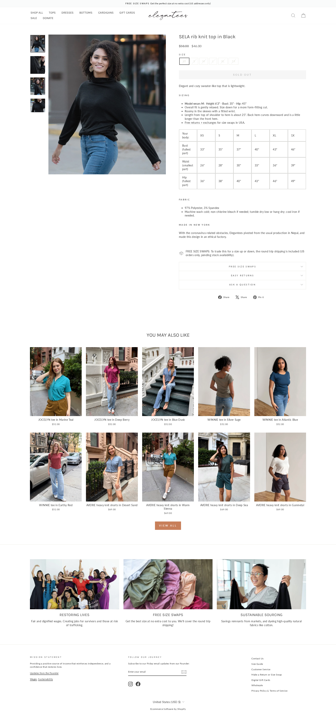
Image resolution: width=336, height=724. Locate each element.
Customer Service (260, 669)
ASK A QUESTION (242, 284)
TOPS (52, 12)
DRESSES (67, 12)
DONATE (48, 18)
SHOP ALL (37, 12)
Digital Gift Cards (260, 680)
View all (168, 525)
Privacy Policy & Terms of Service (269, 690)
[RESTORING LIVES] (74, 584)
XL (223, 61)
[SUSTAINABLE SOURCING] (261, 584)
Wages (33, 679)
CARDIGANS (106, 12)
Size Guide (257, 663)
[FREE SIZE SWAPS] (168, 584)
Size (182, 54)
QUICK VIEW (56, 411)
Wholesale (257, 685)
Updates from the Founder (44, 673)
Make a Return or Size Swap (266, 674)
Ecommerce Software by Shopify (168, 708)
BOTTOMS (85, 12)
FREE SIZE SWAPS (242, 266)
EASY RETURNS (242, 275)
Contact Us (257, 658)
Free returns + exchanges (200, 122)
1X (233, 61)
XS (184, 61)
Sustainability (45, 679)
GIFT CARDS (127, 12)
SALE (34, 18)
